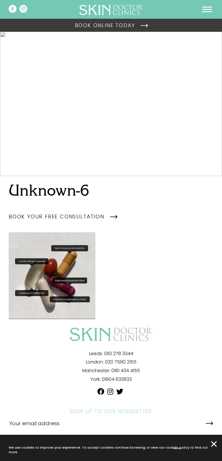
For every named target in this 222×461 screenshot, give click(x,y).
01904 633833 (117, 379)
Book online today (105, 25)
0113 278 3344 (118, 353)
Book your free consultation (56, 216)
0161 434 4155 (125, 370)
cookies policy (177, 447)
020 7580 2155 (120, 362)
